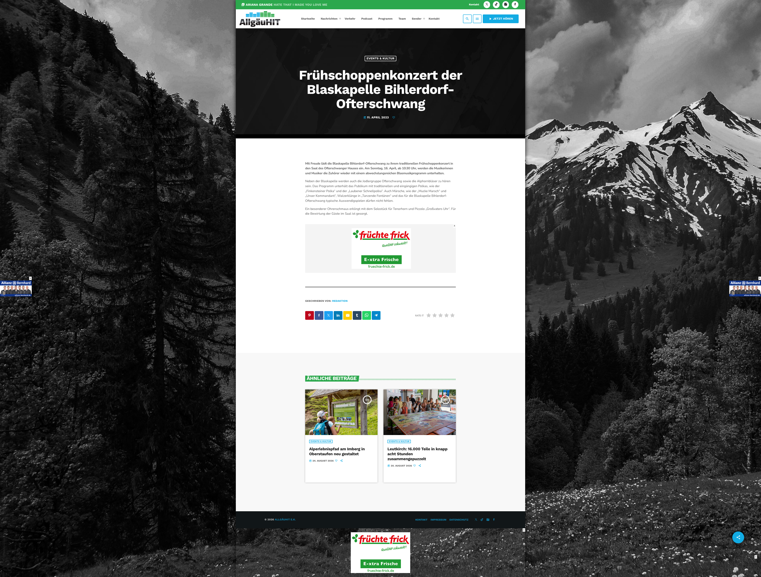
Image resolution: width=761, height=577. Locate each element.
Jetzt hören (500, 19)
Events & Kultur (380, 58)
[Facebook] (515, 4)
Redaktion (340, 301)
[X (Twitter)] (487, 4)
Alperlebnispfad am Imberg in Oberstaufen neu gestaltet (337, 451)
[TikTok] (496, 4)
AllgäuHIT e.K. (285, 519)
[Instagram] (505, 4)
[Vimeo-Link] (259, 19)
